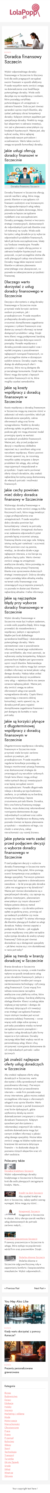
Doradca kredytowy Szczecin (18, 1171)
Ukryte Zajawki (11, 1462)
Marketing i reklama (14, 1413)
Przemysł (8, 1438)
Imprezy (8, 1410)
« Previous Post (11, 1288)
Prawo (7, 1434)
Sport (7, 1448)
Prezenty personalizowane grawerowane (18, 1370)
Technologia (10, 1452)
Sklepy (7, 1445)
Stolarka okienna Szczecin (32, 1257)
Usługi (7, 1469)
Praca (7, 1431)
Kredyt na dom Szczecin (31, 1193)
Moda (7, 1417)
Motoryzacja (10, 1420)
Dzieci (7, 1400)
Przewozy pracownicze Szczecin (20, 1239)
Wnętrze (8, 1472)
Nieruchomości (12, 1424)
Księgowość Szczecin (29, 1211)
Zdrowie (8, 1476)
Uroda (7, 1465)
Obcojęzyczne (11, 1427)
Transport (9, 1455)
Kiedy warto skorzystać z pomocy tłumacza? (22, 1333)
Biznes (7, 52)
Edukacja (8, 1403)
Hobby (7, 1407)
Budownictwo (10, 1396)
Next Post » (40, 1288)
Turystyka (9, 1459)
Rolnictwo (9, 1441)
